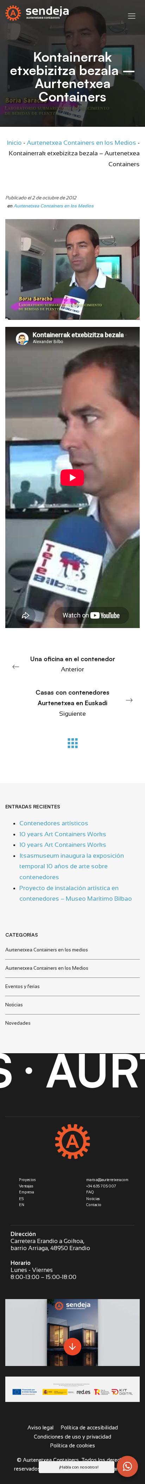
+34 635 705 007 (101, 1186)
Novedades (18, 1022)
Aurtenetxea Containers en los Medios (81, 142)
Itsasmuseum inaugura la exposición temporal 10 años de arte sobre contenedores (71, 866)
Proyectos (27, 1180)
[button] (127, 1466)
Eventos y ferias (22, 986)
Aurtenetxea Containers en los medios (46, 949)
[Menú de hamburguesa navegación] (132, 14)
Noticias (14, 1004)
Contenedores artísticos (53, 823)
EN (21, 1205)
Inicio (14, 142)
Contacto (93, 1205)
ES (21, 1198)
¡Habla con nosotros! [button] (79, 1467)
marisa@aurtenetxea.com (107, 1180)
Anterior (72, 664)
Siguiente (72, 702)
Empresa (26, 1192)
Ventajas (26, 1186)
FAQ (90, 1192)
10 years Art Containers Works (62, 833)
